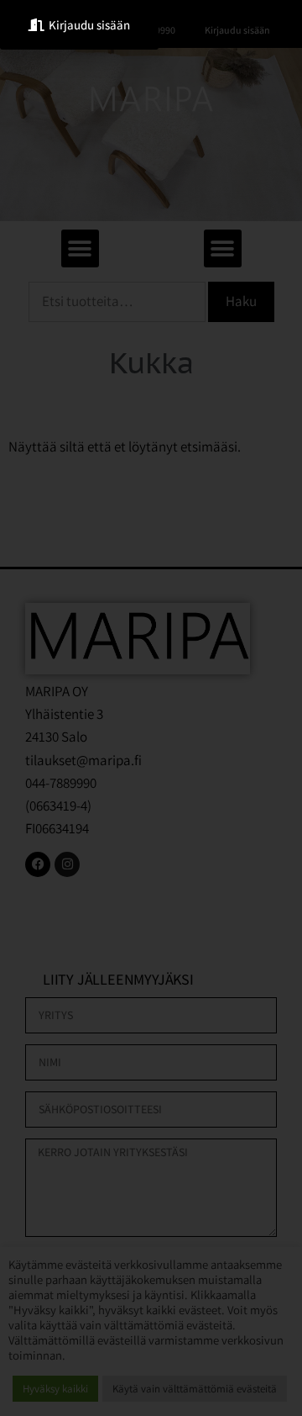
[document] (151, 708)
